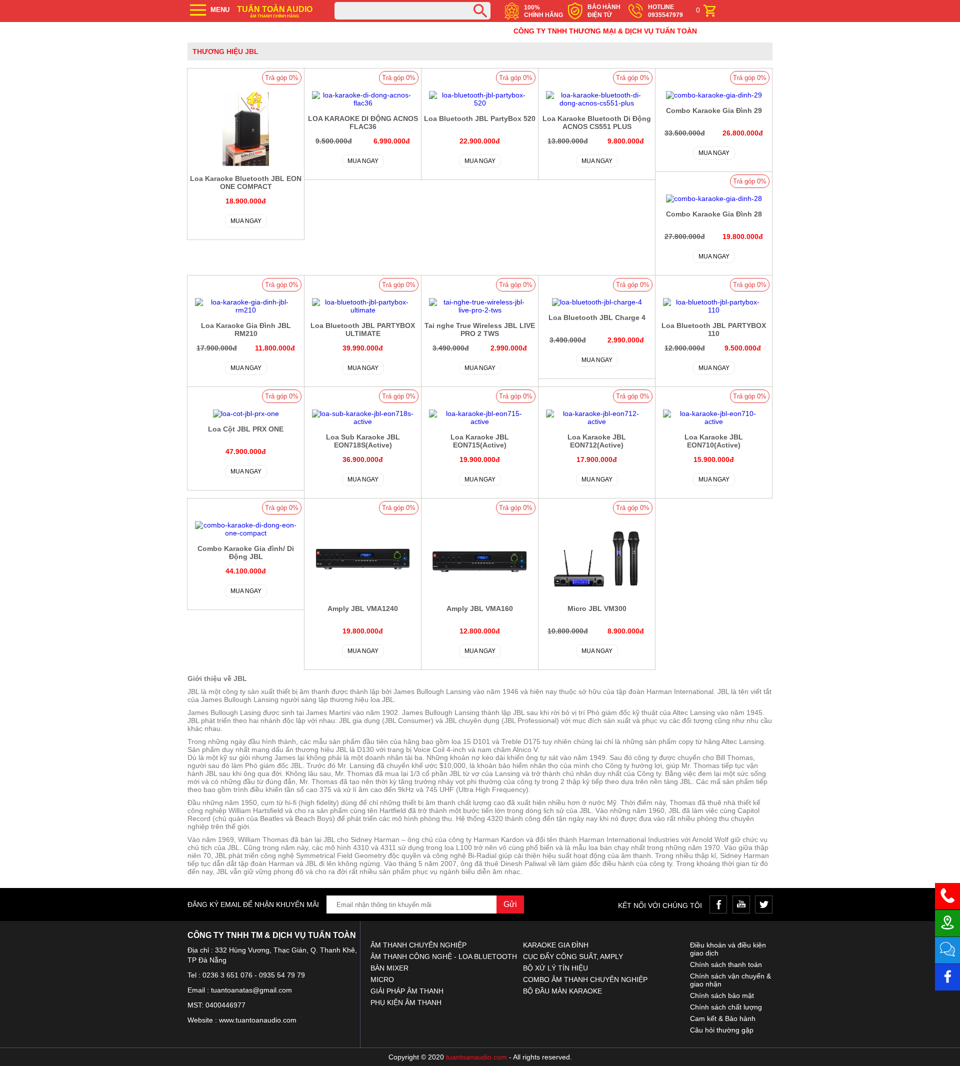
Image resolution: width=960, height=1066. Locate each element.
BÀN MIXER (389, 968)
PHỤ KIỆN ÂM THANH (406, 1002)
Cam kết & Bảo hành (723, 1018)
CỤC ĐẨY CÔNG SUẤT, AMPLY (573, 956)
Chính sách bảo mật (722, 996)
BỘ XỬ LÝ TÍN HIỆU (555, 968)
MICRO (382, 980)
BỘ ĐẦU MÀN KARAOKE (562, 991)
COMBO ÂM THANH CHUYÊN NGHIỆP (585, 980)
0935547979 (665, 15)
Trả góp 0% (281, 78)
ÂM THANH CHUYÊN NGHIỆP (418, 945)
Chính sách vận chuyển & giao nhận (730, 980)
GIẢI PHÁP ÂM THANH (407, 991)
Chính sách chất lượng (726, 1007)
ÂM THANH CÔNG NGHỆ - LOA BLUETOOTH (443, 956)
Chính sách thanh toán (726, 964)
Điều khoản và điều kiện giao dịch (728, 949)
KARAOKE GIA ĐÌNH (555, 945)
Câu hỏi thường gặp (722, 1030)
